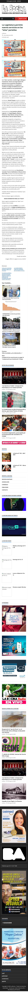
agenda (4, 981)
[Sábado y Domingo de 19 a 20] (7, 550)
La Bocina (4, 33)
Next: (13, 357)
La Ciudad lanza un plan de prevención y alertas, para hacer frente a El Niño (14, 410)
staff (3, 973)
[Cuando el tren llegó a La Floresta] (14, 791)
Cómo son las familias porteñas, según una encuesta (6, 269)
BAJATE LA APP (22, 18)
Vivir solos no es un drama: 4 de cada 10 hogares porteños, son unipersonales (14, 618)
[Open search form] (13, 18)
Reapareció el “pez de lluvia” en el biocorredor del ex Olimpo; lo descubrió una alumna (13, 730)
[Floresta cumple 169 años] (7, 591)
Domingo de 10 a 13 (18, 559)
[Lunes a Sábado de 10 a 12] (7, 577)
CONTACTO (5, 490)
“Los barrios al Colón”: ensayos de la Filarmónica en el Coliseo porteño (12, 386)
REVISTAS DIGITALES (7, 479)
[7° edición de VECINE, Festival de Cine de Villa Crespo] (14, 744)
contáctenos (5, 978)
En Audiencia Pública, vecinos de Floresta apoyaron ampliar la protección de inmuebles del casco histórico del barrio (6, 276)
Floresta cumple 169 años (19, 587)
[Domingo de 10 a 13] (7, 564)
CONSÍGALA (5, 484)
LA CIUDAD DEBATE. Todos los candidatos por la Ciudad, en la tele (19, 269)
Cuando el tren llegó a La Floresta (12, 801)
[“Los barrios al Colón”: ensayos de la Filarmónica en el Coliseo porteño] (14, 376)
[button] (2, 18)
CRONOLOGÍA (5, 482)
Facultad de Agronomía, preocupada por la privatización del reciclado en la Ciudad (13, 434)
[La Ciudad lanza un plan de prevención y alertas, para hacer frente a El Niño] (14, 399)
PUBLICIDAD (5, 487)
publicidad (4, 976)
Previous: (12, 352)
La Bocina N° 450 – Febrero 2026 (17, 466)
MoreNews (10, 989)
